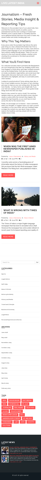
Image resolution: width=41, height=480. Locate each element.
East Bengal (27, 400)
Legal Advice (5, 279)
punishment (7, 422)
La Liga (5, 411)
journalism (7, 407)
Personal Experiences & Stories (11, 319)
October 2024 (5, 358)
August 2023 (5, 363)
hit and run (27, 418)
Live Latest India (12, 3)
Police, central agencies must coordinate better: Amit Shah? (23, 447)
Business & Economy (7, 309)
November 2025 (6, 342)
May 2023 (4, 373)
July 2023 (4, 368)
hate (22, 422)
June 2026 (4, 332)
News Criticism (28, 218)
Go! (37, 262)
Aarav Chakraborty (15, 156)
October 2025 (5, 347)
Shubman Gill (14, 404)
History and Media (29, 156)
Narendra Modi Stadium (11, 418)
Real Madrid (18, 407)
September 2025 (6, 352)
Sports (3, 274)
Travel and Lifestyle (7, 304)
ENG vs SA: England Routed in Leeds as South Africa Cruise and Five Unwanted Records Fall (24, 455)
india (4, 400)
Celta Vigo (30, 407)
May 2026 (4, 337)
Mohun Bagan (14, 400)
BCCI (22, 415)
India (4, 404)
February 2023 (5, 388)
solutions (6, 425)
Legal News (5, 314)
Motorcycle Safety (7, 294)
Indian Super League (10, 415)
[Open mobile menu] (38, 3)
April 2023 (4, 378)
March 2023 (5, 383)
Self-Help (4, 284)
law (16, 422)
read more (8, 175)
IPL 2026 (25, 404)
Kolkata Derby (16, 411)
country (31, 422)
